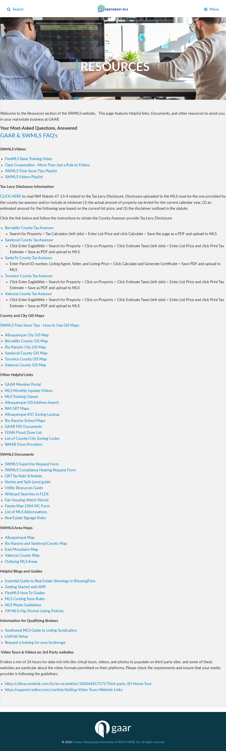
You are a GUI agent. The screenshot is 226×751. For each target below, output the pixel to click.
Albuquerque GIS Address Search (32, 403)
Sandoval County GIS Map (26, 353)
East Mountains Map (21, 549)
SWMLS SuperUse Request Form (32, 464)
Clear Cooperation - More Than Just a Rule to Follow (47, 165)
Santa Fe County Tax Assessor (28, 258)
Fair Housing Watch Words (27, 500)
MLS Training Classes (21, 397)
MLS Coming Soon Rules (25, 599)
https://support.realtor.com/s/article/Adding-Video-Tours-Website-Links (63, 690)
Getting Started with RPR (25, 587)
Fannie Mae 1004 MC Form (27, 506)
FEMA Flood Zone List (23, 432)
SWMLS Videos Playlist (24, 177)
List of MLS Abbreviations (26, 512)
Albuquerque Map (20, 537)
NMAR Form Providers (23, 444)
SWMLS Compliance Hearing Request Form (40, 470)
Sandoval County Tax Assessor (29, 240)
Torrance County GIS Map (26, 359)
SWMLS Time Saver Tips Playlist (31, 171)
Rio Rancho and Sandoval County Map (36, 543)
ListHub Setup (16, 636)
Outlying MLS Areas (21, 562)
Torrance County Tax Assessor (29, 276)
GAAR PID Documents (23, 427)
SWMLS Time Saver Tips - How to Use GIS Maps (39, 325)
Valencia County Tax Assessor (28, 294)
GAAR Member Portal (23, 384)
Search (17, 9)
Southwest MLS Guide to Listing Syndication (41, 630)
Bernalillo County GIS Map (26, 341)
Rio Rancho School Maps (25, 421)
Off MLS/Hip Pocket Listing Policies (34, 611)
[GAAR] (113, 729)
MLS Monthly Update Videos (29, 391)
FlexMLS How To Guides (25, 593)
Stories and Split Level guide (28, 482)
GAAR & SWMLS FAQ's (29, 136)
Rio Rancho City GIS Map (25, 347)
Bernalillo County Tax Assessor (29, 228)
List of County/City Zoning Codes (32, 438)
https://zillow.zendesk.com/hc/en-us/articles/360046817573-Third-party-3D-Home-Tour (78, 684)
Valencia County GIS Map (25, 365)
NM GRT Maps (17, 408)
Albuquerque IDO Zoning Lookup (32, 414)
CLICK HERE (10, 196)
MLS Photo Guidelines (23, 605)
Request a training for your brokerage (35, 642)
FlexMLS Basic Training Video (28, 159)
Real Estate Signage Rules (26, 518)
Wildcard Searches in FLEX (27, 494)
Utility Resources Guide (24, 488)
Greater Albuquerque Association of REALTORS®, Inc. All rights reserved (118, 742)
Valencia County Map (22, 555)
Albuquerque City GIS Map (27, 335)
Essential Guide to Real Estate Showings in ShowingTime (50, 581)
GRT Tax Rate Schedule (23, 476)
